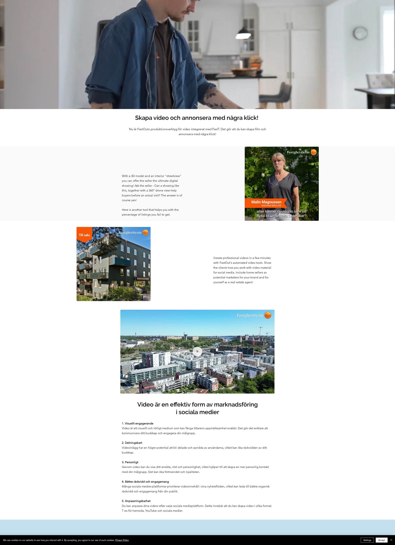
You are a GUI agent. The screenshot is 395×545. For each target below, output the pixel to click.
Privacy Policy (122, 540)
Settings (367, 540)
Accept (381, 540)
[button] (270, 390)
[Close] (391, 540)
